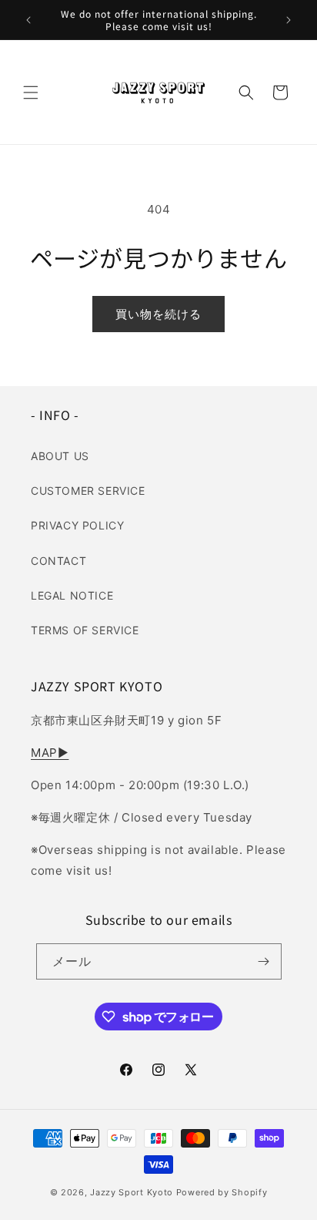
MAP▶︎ (49, 752)
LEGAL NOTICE (72, 595)
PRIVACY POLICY (77, 525)
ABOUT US (60, 455)
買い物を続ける (158, 314)
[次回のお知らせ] (288, 20)
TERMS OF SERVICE (85, 630)
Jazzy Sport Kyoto (131, 1192)
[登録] (264, 961)
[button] (31, 92)
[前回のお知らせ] (28, 20)
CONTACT (58, 560)
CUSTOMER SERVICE (88, 490)
